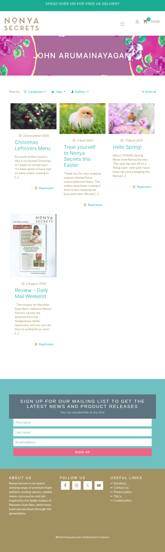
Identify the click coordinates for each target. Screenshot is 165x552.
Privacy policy (123, 492)
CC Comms (102, 537)
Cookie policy (122, 500)
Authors (80, 91)
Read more (46, 188)
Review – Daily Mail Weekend (31, 293)
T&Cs (117, 496)
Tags (59, 91)
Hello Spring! (127, 147)
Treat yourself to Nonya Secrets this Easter (80, 156)
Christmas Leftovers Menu (33, 145)
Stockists (120, 483)
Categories (35, 91)
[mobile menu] (122, 23)
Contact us (121, 487)
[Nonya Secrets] (21, 23)
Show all (150, 91)
